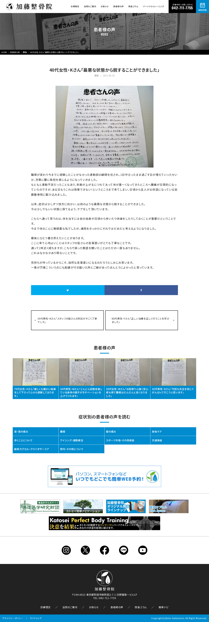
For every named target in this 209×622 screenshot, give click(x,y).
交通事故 (157, 440)
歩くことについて (23, 440)
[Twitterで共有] (67, 290)
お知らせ (105, 6)
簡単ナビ (164, 607)
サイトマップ (36, 618)
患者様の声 (118, 6)
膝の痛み (111, 431)
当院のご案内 (90, 6)
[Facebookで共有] (141, 290)
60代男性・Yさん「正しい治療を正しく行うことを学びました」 (140, 320)
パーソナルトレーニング (153, 6)
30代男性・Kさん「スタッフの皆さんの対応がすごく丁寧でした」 (67, 320)
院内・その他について (72, 449)
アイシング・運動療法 (71, 440)
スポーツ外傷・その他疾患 (120, 440)
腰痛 (62, 431)
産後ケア (157, 431)
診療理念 (75, 6)
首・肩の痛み (21, 431)
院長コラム (133, 6)
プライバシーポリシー (12, 618)
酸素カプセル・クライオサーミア (31, 449)
